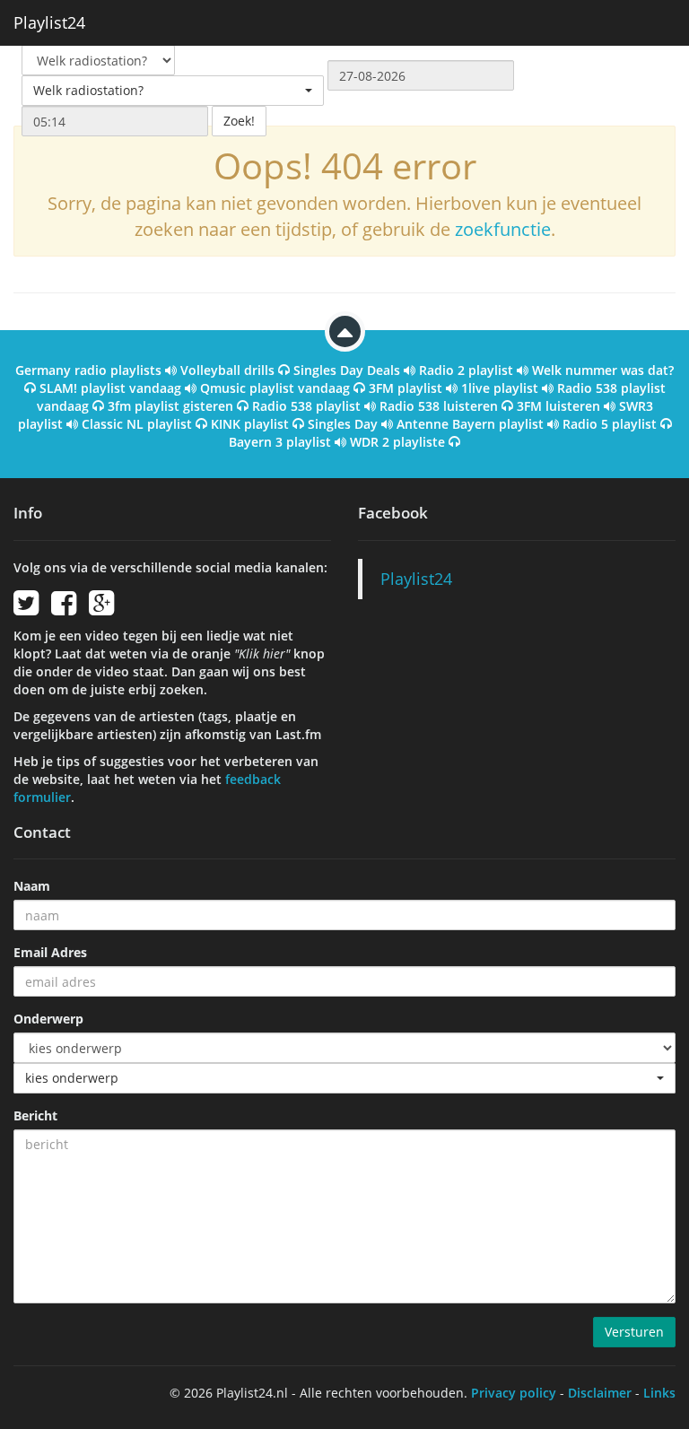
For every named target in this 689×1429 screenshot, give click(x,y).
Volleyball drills (227, 370)
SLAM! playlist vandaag (110, 387)
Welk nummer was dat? (603, 370)
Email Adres (50, 952)
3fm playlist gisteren (170, 405)
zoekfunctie (503, 229)
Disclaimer (600, 1392)
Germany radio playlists (88, 370)
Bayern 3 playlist (280, 441)
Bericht (35, 1115)
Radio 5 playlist (610, 423)
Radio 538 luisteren (438, 405)
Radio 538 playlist (306, 405)
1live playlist (499, 387)
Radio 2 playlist (466, 370)
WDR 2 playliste (397, 441)
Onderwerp (48, 1018)
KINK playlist (250, 423)
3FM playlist (405, 387)
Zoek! (239, 120)
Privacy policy (513, 1392)
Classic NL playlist (137, 423)
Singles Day (343, 423)
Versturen (634, 1331)
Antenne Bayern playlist (470, 423)
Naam (31, 885)
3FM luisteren (558, 405)
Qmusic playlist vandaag (275, 387)
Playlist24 (49, 22)
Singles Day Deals (346, 370)
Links (659, 1392)
